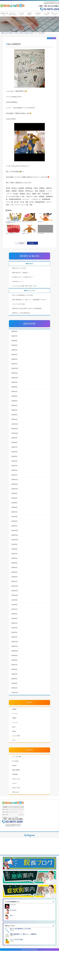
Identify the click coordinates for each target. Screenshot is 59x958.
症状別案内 (38, 14)
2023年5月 (14, 507)
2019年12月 (14, 692)
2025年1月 (14, 419)
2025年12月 (14, 368)
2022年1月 (14, 581)
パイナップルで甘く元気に (18, 304)
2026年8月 (14, 331)
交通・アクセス (55, 14)
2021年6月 (14, 613)
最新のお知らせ (29, 263)
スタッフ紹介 (21, 14)
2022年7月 (14, 553)
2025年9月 (14, 382)
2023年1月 (14, 526)
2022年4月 (14, 567)
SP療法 (14, 731)
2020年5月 (14, 674)
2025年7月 (14, 391)
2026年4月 (14, 350)
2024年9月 (14, 438)
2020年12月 (14, 641)
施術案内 (29, 14)
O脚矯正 (14, 718)
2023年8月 (14, 498)
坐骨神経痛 (15, 774)
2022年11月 (14, 535)
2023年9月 (14, 493)
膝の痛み (14, 765)
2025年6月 (14, 396)
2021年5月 (14, 618)
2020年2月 (14, 688)
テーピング (15, 713)
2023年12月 (14, 479)
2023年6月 (14, 502)
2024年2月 (14, 470)
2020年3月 (14, 683)
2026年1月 (14, 363)
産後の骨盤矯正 (16, 770)
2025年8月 (14, 387)
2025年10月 (14, 377)
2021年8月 (14, 604)
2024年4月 (14, 461)
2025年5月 (14, 401)
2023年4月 (14, 512)
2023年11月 (14, 484)
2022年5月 (14, 563)
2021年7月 (14, 609)
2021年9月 (14, 600)
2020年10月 (14, 651)
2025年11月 (14, 373)
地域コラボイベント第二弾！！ (19, 268)
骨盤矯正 (14, 709)
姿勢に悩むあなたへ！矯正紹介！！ (21, 272)
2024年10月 (14, 433)
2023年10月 (14, 488)
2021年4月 (14, 623)
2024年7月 (14, 447)
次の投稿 (31, 243)
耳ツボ (14, 740)
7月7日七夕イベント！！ (18, 281)
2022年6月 (14, 558)
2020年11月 (14, 646)
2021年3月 (14, 627)
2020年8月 (14, 660)
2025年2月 (14, 414)
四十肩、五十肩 (16, 787)
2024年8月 (14, 442)
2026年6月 (14, 340)
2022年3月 (14, 572)
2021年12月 (14, 586)
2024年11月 (14, 428)
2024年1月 (14, 475)
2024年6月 (14, 451)
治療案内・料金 (4, 14)
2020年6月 (14, 669)
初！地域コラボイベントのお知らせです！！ (23, 277)
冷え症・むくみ (16, 778)
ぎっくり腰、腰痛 (16, 756)
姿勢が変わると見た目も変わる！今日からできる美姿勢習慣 (26, 308)
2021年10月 (14, 595)
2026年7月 (14, 336)
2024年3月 (14, 465)
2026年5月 (14, 345)
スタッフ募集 (46, 14)
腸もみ (14, 727)
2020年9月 (14, 655)
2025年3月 (14, 410)
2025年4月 (14, 405)
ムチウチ (14, 783)
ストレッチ (15, 722)
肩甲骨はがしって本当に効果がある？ (21, 313)
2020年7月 (14, 664)
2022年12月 (14, 530)
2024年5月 (14, 456)
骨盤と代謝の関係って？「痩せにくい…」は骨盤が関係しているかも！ (29, 299)
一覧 (53, 901)
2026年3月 (14, 354)
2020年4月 (14, 678)
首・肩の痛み (15, 761)
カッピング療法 (16, 735)
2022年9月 (14, 544)
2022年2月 (14, 576)
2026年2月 (14, 359)
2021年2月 (14, 632)
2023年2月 (14, 521)
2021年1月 (14, 637)
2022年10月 (14, 539)
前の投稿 (21, 243)
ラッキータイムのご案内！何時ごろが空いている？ (24, 286)
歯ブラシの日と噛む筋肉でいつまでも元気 (22, 295)
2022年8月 (14, 549)
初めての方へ (12, 14)
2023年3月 (14, 516)
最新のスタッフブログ (29, 290)
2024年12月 (14, 424)
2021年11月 (14, 590)
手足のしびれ (15, 792)
